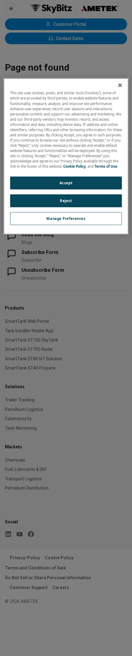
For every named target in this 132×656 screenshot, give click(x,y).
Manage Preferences (65, 218)
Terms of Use (106, 166)
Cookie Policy (74, 166)
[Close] (120, 85)
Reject (66, 200)
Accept (66, 183)
